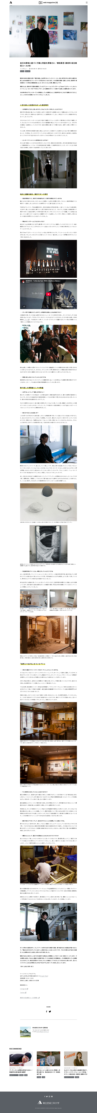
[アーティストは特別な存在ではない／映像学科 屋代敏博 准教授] (21, 1058)
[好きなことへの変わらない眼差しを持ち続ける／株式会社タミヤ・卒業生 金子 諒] (48, 1058)
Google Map (44, 976)
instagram (23, 989)
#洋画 (43, 1077)
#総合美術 (27, 71)
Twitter (22, 992)
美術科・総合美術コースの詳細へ (29, 998)
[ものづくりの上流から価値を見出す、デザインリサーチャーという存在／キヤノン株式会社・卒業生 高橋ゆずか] (76, 1058)
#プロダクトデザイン (69, 1077)
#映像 (26, 1075)
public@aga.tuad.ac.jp (43, 1031)
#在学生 (22, 71)
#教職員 (21, 1075)
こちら (26, 319)
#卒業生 (39, 1077)
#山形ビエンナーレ (14, 1075)
